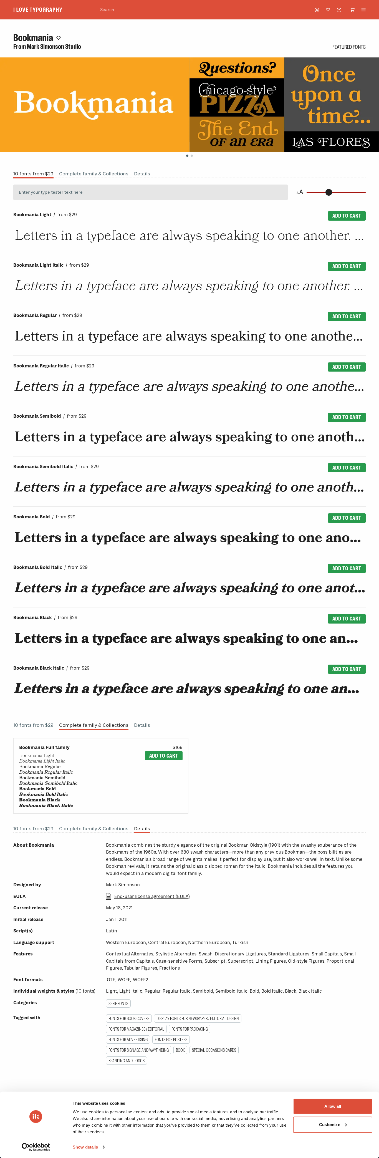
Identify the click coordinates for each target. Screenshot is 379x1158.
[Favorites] (328, 9)
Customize (329, 1124)
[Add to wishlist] (58, 37)
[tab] (187, 156)
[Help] (339, 9)
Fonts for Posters (171, 1039)
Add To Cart (346, 216)
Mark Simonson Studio (54, 46)
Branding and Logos (126, 1060)
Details (142, 174)
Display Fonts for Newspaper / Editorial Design (197, 1018)
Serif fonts (118, 1003)
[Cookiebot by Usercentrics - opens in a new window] (36, 1147)
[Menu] (363, 10)
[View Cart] (352, 10)
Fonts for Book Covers (128, 1018)
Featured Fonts (349, 47)
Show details (85, 1147)
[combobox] (183, 10)
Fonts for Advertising (128, 1039)
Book (180, 1050)
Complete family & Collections (93, 174)
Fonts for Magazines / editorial (136, 1028)
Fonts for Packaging (189, 1028)
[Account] (316, 9)
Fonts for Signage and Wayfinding (138, 1050)
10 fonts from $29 (33, 174)
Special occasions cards (214, 1050)
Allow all (332, 1106)
